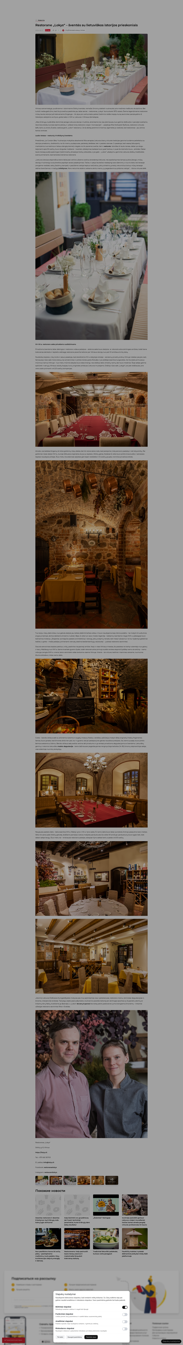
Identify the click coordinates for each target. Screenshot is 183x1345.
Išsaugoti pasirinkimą (75, 1337)
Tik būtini (60, 1337)
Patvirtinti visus (91, 1337)
